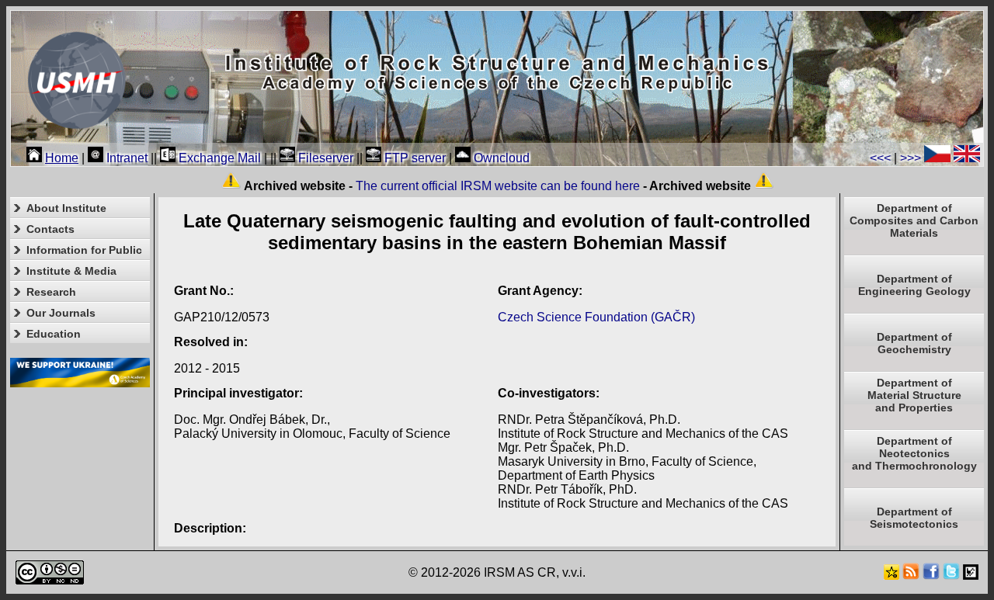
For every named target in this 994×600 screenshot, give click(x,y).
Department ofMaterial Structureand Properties (914, 395)
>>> (910, 158)
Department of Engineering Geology (914, 284)
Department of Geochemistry (914, 343)
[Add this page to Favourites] (891, 575)
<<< (880, 158)
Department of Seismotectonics (914, 517)
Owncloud (500, 158)
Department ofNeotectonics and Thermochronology (914, 453)
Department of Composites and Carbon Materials (914, 220)
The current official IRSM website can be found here (498, 185)
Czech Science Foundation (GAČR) (596, 317)
